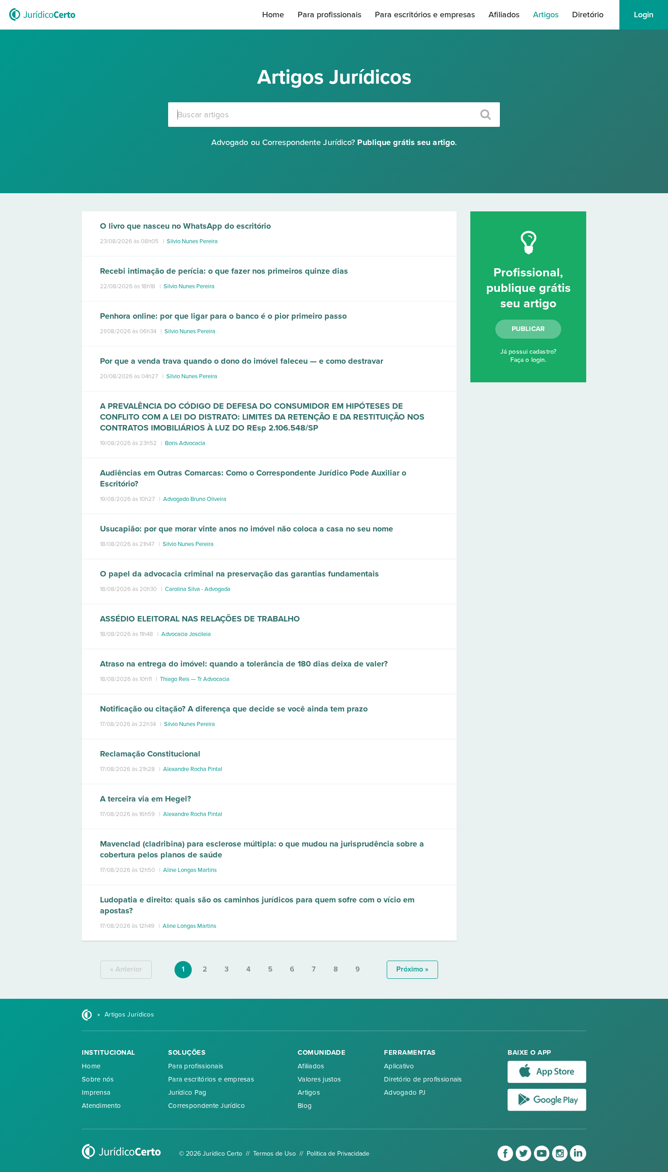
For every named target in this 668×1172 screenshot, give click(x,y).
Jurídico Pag (187, 1092)
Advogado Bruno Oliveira (194, 499)
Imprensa (96, 1092)
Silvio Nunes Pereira (192, 241)
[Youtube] (542, 1159)
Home (273, 15)
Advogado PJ (404, 1092)
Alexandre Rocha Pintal (192, 769)
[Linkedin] (578, 1159)
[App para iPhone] (547, 1081)
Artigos (545, 15)
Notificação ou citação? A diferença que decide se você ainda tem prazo (234, 709)
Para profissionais (329, 15)
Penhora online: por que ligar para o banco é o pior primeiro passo (223, 316)
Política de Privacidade (338, 1153)
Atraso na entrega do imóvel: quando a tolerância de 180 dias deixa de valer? (244, 664)
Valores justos (319, 1079)
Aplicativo (399, 1066)
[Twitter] (524, 1159)
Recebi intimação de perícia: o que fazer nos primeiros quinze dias (224, 271)
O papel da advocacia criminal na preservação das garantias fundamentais (239, 574)
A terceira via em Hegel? (145, 799)
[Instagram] (561, 1159)
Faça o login (527, 360)
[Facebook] (506, 1159)
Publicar (528, 329)
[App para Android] (547, 1109)
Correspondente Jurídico (206, 1106)
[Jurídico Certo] (42, 21)
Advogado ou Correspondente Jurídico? (333, 142)
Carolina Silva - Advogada (197, 589)
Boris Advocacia (185, 443)
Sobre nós (98, 1079)
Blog (305, 1106)
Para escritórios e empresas (425, 15)
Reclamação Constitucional (150, 754)
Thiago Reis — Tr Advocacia (194, 679)
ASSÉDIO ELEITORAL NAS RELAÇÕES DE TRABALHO (200, 619)
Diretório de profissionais (423, 1079)
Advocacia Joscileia (186, 634)
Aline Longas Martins (190, 870)
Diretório (587, 15)
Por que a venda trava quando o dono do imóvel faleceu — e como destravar (241, 361)
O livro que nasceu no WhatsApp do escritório (185, 226)
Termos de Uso (274, 1153)
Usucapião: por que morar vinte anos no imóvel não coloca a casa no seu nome (246, 529)
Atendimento (101, 1106)
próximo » (412, 969)
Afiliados (504, 15)
